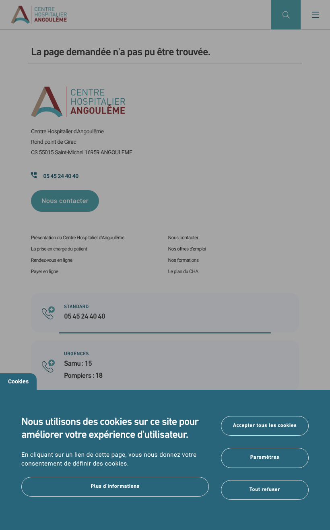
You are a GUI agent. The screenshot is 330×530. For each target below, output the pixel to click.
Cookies (18, 381)
